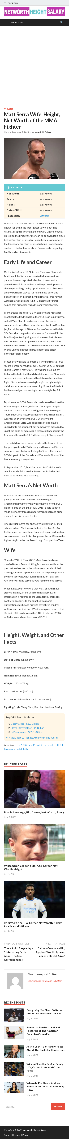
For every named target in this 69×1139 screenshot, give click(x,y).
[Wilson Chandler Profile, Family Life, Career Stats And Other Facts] (14, 1064)
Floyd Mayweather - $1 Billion (27, 727)
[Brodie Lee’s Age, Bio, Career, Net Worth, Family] (34, 808)
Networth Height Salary (34, 1130)
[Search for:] (34, 1106)
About (7, 1135)
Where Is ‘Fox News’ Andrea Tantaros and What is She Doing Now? (45, 1086)
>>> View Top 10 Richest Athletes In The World (32, 737)
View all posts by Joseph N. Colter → (44, 982)
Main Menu (17, 22)
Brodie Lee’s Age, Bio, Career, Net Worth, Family (34, 812)
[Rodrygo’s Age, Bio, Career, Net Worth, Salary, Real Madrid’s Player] (34, 919)
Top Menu (13, 3)
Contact (16, 1135)
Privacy (26, 1135)
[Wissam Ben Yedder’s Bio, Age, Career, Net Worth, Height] (34, 862)
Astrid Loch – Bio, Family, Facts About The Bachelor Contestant (45, 1048)
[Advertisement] (34, 66)
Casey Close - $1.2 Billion (25, 723)
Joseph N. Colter (42, 132)
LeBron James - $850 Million (26, 731)
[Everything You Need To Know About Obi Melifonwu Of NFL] (14, 1010)
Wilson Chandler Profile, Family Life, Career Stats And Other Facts (45, 1067)
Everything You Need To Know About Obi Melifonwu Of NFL (44, 1011)
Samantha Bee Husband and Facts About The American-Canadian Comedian (43, 1031)
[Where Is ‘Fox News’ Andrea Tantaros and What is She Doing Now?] (14, 1083)
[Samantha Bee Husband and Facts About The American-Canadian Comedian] (14, 1027)
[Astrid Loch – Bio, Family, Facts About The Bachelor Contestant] (14, 1046)
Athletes (8, 109)
